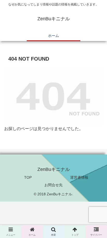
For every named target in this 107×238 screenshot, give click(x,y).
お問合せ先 (53, 185)
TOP (28, 177)
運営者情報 (79, 177)
